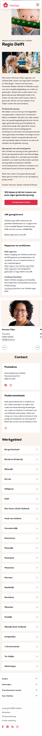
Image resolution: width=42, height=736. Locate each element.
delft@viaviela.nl (8, 340)
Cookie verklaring (9, 721)
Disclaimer (6, 712)
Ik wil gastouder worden (21, 202)
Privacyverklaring (9, 716)
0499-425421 (8, 337)
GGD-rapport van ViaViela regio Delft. (19, 266)
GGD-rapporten (10, 269)
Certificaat (8, 288)
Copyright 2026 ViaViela (12, 708)
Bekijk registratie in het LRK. (15, 235)
